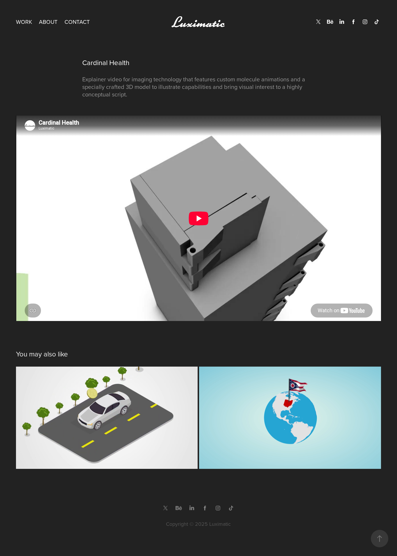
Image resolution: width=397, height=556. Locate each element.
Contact (77, 22)
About (48, 22)
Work (24, 22)
